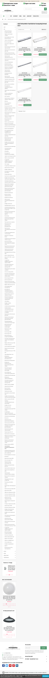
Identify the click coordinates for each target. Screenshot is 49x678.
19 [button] (8, 606)
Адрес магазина (30, 3)
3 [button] (9, 574)
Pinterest (13, 665)
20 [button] (11, 637)
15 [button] (10, 605)
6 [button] (11, 634)
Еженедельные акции (11, 3)
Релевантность (21, 29)
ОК (44, 647)
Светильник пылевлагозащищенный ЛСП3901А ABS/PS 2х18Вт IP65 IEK (39, 49)
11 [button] (4, 605)
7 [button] (12, 634)
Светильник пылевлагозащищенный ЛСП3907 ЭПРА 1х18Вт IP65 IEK (25, 49)
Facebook (3, 665)
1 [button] (6, 574)
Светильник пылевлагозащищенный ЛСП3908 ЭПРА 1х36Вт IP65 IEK (25, 74)
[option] (9, 569)
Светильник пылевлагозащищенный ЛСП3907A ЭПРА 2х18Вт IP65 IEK (39, 74)
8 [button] (14, 634)
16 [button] (12, 605)
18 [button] (15, 605)
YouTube (10, 665)
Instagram (17, 665)
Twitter (7, 665)
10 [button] (3, 605)
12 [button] (6, 605)
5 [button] (12, 574)
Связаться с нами (9, 5)
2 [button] (7, 574)
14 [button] (9, 605)
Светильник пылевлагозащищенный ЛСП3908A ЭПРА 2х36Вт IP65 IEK (24, 100)
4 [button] (10, 574)
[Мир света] (7, 10)
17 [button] (13, 605)
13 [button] (7, 605)
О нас (44, 3)
